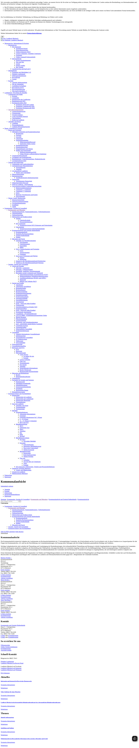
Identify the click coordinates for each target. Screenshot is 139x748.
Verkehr (18, 218)
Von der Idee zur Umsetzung (32, 461)
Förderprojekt (20, 305)
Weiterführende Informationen (29, 368)
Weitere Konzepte (28, 450)
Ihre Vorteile (19, 67)
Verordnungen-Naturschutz (24, 181)
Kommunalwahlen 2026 (19, 103)
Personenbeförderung (26, 222)
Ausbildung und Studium (7, 728)
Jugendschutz (20, 302)
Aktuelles (19, 169)
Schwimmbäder (20, 342)
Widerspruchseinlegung (19, 76)
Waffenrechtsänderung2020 (28, 152)
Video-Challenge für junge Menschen (10, 692)
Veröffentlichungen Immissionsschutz (27, 178)
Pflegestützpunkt (21, 353)
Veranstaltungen (20, 167)
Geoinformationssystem (19, 161)
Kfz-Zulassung (16, 47)
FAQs (17, 193)
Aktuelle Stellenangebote (19, 82)
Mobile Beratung (21, 317)
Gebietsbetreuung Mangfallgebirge (22, 166)
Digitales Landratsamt (18, 74)
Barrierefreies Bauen (22, 390)
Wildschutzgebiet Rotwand (20, 183)
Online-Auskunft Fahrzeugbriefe (25, 57)
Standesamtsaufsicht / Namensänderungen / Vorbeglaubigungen (31, 212)
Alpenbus (22, 431)
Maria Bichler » (5, 580)
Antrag (18, 64)
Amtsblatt (15, 123)
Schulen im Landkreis (18, 472)
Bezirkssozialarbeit (21, 291)
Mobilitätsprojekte (25, 451)
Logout (14, 79)
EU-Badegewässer (21, 339)
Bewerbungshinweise (18, 89)
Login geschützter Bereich (20, 116)
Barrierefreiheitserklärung (12, 494)
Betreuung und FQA (18, 348)
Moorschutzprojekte (18, 174)
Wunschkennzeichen (22, 50)
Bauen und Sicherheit (14, 130)
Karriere (10, 81)
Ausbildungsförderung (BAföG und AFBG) (33, 278)
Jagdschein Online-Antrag (27, 144)
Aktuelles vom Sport (22, 405)
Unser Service (24, 354)
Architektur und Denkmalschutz (21, 157)
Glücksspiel (19, 138)
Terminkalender (20, 407)
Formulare (19, 55)
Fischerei (18, 135)
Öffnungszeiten (5, 645)
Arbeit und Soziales (18, 266)
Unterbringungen (25, 244)
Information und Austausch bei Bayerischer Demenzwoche (16, 681)
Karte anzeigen (5, 570)
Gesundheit (15, 332)
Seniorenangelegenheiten (23, 387)
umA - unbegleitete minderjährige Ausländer (29, 324)
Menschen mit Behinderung (20, 373)
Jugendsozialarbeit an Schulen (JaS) (26, 307)
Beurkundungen (21, 290)
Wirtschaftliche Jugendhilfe (24, 329)
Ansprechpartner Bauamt (19, 155)
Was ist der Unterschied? (30, 448)
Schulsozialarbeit (21, 320)
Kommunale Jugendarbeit (23, 312)
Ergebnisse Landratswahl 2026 (25, 106)
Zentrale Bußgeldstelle (22, 235)
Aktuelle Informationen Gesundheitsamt (28, 334)
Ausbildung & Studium (19, 86)
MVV (21, 426)
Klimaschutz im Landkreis (24, 397)
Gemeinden (15, 98)
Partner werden (20, 65)
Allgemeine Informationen (27, 414)
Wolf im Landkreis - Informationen (22, 184)
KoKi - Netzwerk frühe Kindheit (25, 303)
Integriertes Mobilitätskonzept (32, 446)
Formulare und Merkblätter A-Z (21, 72)
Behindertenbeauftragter (23, 376)
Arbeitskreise (16, 378)
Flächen (22, 257)
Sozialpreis (19, 388)
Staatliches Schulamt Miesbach (21, 468)
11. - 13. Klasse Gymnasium (28, 421)
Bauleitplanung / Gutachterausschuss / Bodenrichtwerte (28, 159)
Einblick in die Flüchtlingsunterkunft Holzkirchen (30, 261)
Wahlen (18, 237)
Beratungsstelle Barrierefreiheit (29, 371)
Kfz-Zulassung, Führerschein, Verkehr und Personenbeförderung (35, 467)
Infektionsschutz (21, 336)
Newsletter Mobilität (29, 441)
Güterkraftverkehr (25, 220)
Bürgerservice (12, 45)
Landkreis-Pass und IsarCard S (21, 69)
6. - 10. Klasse (24, 419)
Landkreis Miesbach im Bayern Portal (12, 663)
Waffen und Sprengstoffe (23, 150)
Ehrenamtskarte (16, 59)
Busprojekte (27, 453)
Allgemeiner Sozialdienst (23, 286)
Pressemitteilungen (17, 125)
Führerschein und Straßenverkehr (22, 217)
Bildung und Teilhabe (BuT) (28, 281)
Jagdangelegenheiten (22, 140)
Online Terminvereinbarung (9, 647)
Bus (21, 433)
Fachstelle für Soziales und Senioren (23, 380)
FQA (17, 349)
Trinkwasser (19, 341)
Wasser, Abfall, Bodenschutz (16, 198)
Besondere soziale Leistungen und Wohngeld (29, 273)
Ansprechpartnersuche (18, 111)
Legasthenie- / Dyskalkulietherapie (26, 314)
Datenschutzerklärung (34, 33)
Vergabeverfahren (17, 115)
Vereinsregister (20, 409)
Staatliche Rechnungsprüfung (24, 234)
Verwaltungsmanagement (15, 110)
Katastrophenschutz (22, 147)
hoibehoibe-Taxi (24, 427)
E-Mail (3, 635)
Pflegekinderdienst (21, 319)
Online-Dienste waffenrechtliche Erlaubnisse (33, 154)
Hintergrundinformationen (23, 188)
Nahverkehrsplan (28, 444)
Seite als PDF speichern (8, 531)
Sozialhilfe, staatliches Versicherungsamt (28, 271)
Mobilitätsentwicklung (22, 438)
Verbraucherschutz (17, 215)
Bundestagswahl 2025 (18, 101)
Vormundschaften (21, 327)
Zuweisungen (24, 242)
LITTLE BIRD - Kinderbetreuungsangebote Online (31, 315)
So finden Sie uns (28, 356)
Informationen (12, 70)
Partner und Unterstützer (23, 172)
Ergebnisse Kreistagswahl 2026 (25, 108)
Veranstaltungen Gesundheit (24, 337)
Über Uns (23, 361)
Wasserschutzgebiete (18, 200)
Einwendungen (20, 196)
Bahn (21, 434)
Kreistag (14, 96)
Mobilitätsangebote (21, 424)
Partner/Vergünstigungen (23, 60)
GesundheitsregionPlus (19, 346)
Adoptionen (19, 285)
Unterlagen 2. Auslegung (23, 191)
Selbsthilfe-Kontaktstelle (23, 383)
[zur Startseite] (9, 38)
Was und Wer (20, 62)
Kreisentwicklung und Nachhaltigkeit (19, 393)
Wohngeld (23, 280)
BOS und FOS (24, 422)
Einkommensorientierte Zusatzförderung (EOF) (34, 274)
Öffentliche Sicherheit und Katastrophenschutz (26, 132)
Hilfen (21, 247)
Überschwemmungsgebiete (20, 201)
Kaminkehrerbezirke (22, 145)
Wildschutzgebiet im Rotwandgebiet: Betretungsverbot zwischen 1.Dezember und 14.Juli (24, 738)
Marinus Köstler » (6, 558)
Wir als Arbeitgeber (18, 84)
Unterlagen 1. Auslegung (23, 189)
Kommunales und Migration (16, 210)
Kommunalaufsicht (21, 232)
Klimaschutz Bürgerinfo (23, 400)
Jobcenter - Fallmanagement (24, 269)
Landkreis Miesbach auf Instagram (11, 668)
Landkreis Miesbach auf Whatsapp (11, 670)
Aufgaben (26, 460)
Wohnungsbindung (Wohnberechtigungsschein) (34, 276)
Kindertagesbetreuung (22, 331)
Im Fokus (22, 439)
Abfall (14, 206)
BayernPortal (16, 77)
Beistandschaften (21, 288)
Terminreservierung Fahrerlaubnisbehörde (32, 229)
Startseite (7, 489)
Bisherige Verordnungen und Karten (27, 195)
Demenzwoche (20, 382)
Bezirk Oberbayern (25, 370)
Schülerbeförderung (22, 412)
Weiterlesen (4, 688)
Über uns (22, 458)
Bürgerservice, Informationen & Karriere (17, 43)
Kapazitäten (23, 246)
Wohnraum (23, 259)
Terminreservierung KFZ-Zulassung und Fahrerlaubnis (36, 225)
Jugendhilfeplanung (22, 300)
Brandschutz (19, 133)
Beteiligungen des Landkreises (21, 99)
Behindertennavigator (18, 392)
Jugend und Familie (18, 283)
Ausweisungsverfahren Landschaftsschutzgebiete (26, 186)
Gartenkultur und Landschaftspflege (23, 164)
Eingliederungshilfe (22, 295)
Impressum (8, 477)
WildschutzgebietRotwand (27, 142)
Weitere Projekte (28, 456)
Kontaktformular (6, 576)
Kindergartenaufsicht (22, 297)
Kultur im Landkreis (18, 120)
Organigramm (16, 113)
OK (2, 36)
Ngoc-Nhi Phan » (6, 600)
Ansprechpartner (25, 252)
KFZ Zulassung (20, 223)
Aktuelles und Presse (14, 121)
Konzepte (22, 443)
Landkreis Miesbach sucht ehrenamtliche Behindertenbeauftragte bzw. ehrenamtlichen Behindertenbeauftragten (30, 702)
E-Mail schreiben (6, 575)
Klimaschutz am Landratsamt (24, 399)
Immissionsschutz (17, 176)
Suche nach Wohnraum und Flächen (27, 256)
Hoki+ (22, 429)
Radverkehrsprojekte (29, 455)
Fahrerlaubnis (20, 227)
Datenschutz (8, 475)
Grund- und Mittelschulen (23, 470)
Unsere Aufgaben (25, 359)
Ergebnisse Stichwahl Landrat (25, 104)
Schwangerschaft (17, 344)
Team (25, 463)
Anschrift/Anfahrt (6, 650)
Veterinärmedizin (17, 213)
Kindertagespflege (21, 308)
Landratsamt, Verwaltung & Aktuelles (16, 93)
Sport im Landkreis (18, 404)
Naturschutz (15, 179)
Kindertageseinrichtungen (23, 293)
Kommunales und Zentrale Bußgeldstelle (13, 625)
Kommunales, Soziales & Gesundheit (16, 208)
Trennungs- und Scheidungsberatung (27, 322)
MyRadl (22, 436)
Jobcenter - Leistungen (22, 268)
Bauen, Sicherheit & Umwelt (13, 128)
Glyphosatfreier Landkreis (20, 171)
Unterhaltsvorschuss (22, 325)
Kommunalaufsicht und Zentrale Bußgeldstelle (26, 230)
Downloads (23, 365)
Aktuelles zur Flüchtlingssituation (26, 240)
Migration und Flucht (18, 239)
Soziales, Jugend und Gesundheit (18, 264)
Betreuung (19, 351)
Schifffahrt (15, 205)
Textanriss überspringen (8, 685)
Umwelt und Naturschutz (15, 162)
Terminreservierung (22, 48)
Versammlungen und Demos (24, 149)
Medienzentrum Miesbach (20, 473)
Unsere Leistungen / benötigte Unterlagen (28, 53)
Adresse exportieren (7, 578)
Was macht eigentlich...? (19, 91)
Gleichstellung (16, 118)
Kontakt (25, 358)
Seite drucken (19, 531)
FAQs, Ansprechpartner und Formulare (27, 249)
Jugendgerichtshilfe (21, 298)
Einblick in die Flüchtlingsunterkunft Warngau (29, 263)
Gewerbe (18, 137)
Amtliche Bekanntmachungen (21, 127)
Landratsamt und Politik (15, 94)
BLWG (18, 375)
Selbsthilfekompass (21, 385)
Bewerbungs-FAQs (18, 87)
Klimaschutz (16, 395)
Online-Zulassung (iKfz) (23, 52)
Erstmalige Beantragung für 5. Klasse (31, 417)
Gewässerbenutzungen (19, 203)
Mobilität (14, 410)
